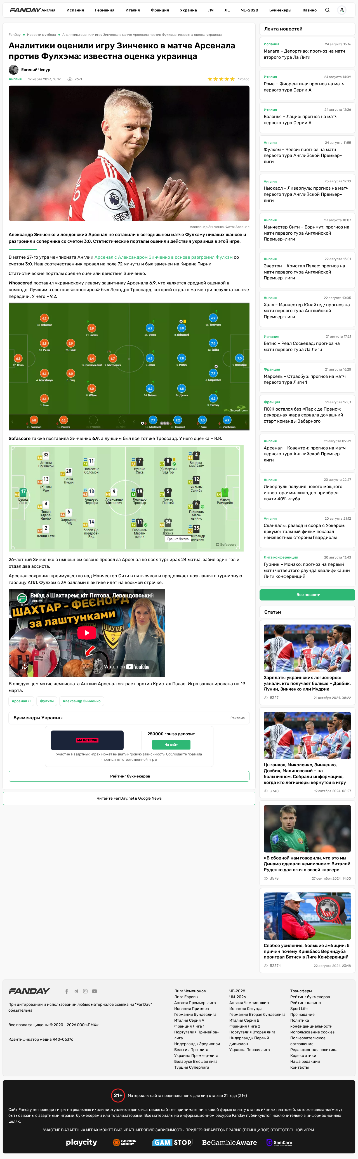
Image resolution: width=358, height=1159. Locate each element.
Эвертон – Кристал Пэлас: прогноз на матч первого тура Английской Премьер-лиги (304, 272)
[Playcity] (81, 1143)
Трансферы (301, 991)
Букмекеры (280, 10)
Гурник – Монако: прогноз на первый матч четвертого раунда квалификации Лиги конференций (307, 570)
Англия (48, 10)
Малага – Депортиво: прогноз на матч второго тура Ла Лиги (304, 54)
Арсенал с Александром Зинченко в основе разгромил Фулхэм (164, 257)
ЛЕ (227, 10)
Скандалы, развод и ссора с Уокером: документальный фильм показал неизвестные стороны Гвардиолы (304, 531)
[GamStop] (172, 1143)
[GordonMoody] (125, 1143)
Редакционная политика (314, 1049)
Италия (133, 10)
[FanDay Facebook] (66, 992)
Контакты (299, 1067)
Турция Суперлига (191, 1067)
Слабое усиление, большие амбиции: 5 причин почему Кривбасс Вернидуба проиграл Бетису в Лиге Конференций (307, 951)
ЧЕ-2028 (249, 10)
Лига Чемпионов (190, 991)
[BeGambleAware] (229, 1143)
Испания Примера (191, 1008)
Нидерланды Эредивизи (197, 1044)
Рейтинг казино (305, 1002)
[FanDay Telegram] (76, 992)
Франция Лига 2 (244, 1026)
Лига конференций (281, 557)
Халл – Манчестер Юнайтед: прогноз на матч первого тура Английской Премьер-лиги (307, 310)
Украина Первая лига (249, 1049)
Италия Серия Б (244, 1020)
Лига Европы (186, 997)
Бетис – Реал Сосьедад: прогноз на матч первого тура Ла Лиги (302, 346)
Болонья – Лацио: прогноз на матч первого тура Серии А (301, 119)
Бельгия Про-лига (191, 1049)
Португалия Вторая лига (252, 1032)
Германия (104, 10)
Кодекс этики (303, 1055)
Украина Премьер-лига (196, 1055)
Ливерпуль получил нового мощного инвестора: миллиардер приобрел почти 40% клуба (303, 492)
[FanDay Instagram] (85, 992)
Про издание (302, 1014)
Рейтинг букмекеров (130, 776)
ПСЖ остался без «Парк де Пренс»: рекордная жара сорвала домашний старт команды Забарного (303, 415)
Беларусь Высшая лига (196, 1061)
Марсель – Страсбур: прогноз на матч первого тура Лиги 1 (305, 379)
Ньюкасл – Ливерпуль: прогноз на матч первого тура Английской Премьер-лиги (306, 194)
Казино (310, 10)
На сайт (171, 745)
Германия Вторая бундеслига (257, 1014)
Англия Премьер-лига (195, 1002)
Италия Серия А (189, 1020)
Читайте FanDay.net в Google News (129, 798)
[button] (327, 10)
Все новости (308, 594)
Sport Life (299, 1008)
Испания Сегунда (246, 1008)
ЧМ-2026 (237, 997)
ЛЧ (210, 10)
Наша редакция (305, 1061)
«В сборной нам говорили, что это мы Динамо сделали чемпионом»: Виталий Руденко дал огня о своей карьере (307, 863)
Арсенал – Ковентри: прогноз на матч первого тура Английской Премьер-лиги (305, 454)
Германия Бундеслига (195, 1014)
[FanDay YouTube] (94, 992)
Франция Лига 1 (189, 1026)
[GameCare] (279, 1143)
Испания (75, 10)
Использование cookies (312, 1032)
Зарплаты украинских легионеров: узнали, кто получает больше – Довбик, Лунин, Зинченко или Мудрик (307, 683)
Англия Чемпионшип (249, 1002)
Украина (188, 10)
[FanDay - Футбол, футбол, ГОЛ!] (25, 10)
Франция (160, 10)
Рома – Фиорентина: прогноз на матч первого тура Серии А (304, 87)
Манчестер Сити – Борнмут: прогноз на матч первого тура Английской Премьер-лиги (306, 233)
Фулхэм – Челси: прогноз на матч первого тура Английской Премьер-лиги (303, 155)
